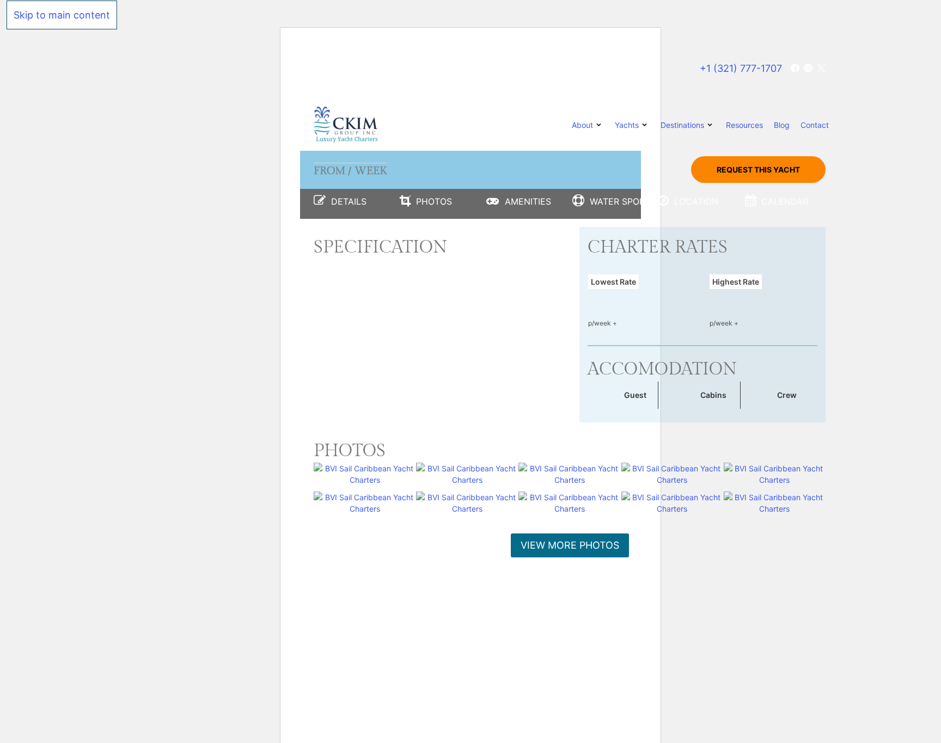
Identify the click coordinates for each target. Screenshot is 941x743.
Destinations (682, 125)
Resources (744, 125)
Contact (815, 125)
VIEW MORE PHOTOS (570, 545)
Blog (782, 125)
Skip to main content (62, 15)
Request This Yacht (758, 169)
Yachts (627, 125)
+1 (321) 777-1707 (741, 68)
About (582, 125)
